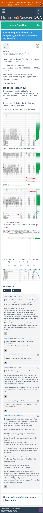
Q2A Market (13, 510)
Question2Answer (13, 511)
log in (12, 497)
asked (4, 53)
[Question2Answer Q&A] (21, 17)
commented (7, 296)
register (22, 497)
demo (10, 4)
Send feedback (6, 508)
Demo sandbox (16, 508)
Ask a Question (18, 25)
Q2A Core (17, 53)
